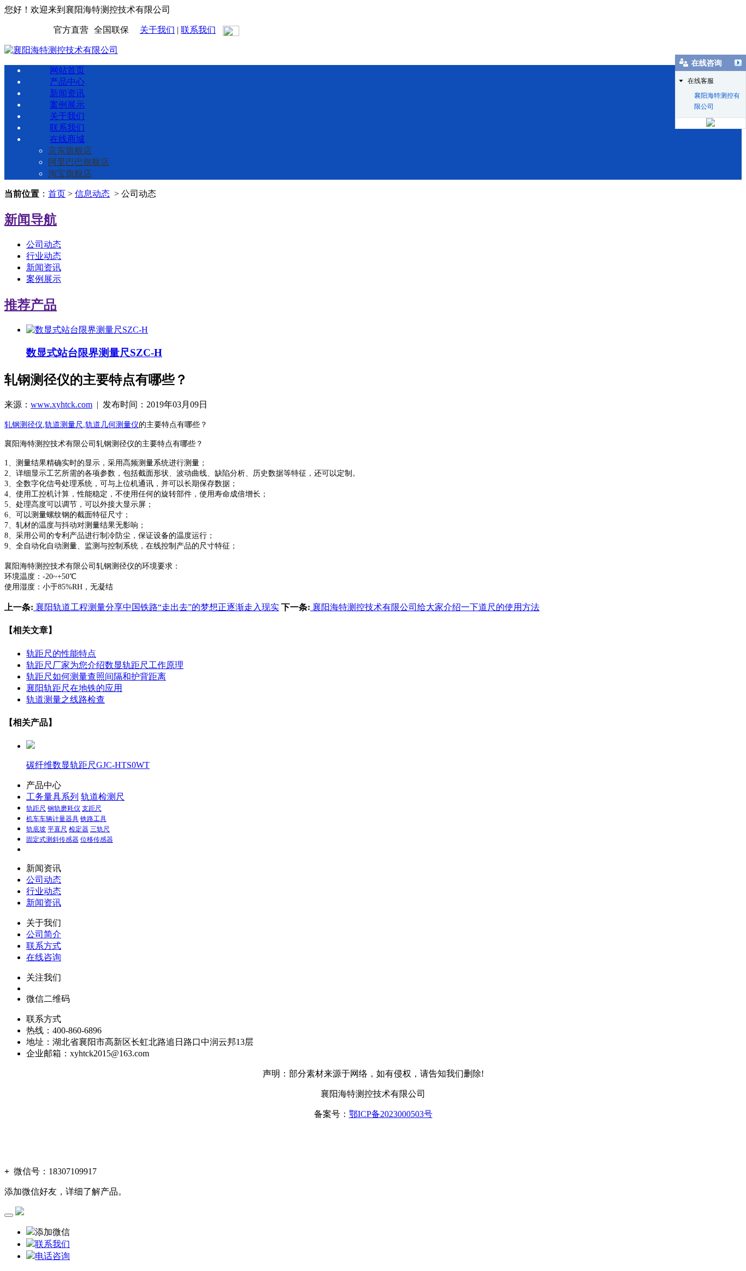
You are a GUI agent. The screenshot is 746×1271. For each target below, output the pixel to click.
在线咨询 (43, 957)
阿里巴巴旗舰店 (78, 162)
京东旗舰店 (70, 150)
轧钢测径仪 (23, 425)
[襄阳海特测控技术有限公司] (61, 50)
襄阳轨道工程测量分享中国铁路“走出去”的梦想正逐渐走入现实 (156, 607)
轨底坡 (36, 829)
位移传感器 (96, 839)
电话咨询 (52, 1256)
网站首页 (67, 70)
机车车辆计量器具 (52, 819)
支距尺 (92, 808)
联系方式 (43, 945)
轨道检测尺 (103, 796)
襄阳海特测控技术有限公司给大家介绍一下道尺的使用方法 (425, 607)
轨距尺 (36, 808)
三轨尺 (100, 829)
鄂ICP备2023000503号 (391, 1114)
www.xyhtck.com (61, 404)
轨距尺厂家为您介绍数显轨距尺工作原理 (104, 665)
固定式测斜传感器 (52, 839)
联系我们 (198, 29)
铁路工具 (93, 819)
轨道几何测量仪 (112, 425)
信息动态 (92, 193)
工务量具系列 (52, 796)
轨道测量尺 (64, 425)
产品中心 (67, 81)
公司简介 (43, 934)
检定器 (78, 829)
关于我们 (157, 29)
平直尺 (57, 829)
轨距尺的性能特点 (61, 653)
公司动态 (43, 244)
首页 (57, 193)
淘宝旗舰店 (70, 173)
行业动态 (43, 256)
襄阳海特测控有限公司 (717, 96)
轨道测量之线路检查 (65, 699)
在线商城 (67, 139)
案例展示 (67, 104)
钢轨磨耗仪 (64, 808)
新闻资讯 (67, 93)
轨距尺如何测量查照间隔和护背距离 (96, 676)
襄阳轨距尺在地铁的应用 (74, 688)
